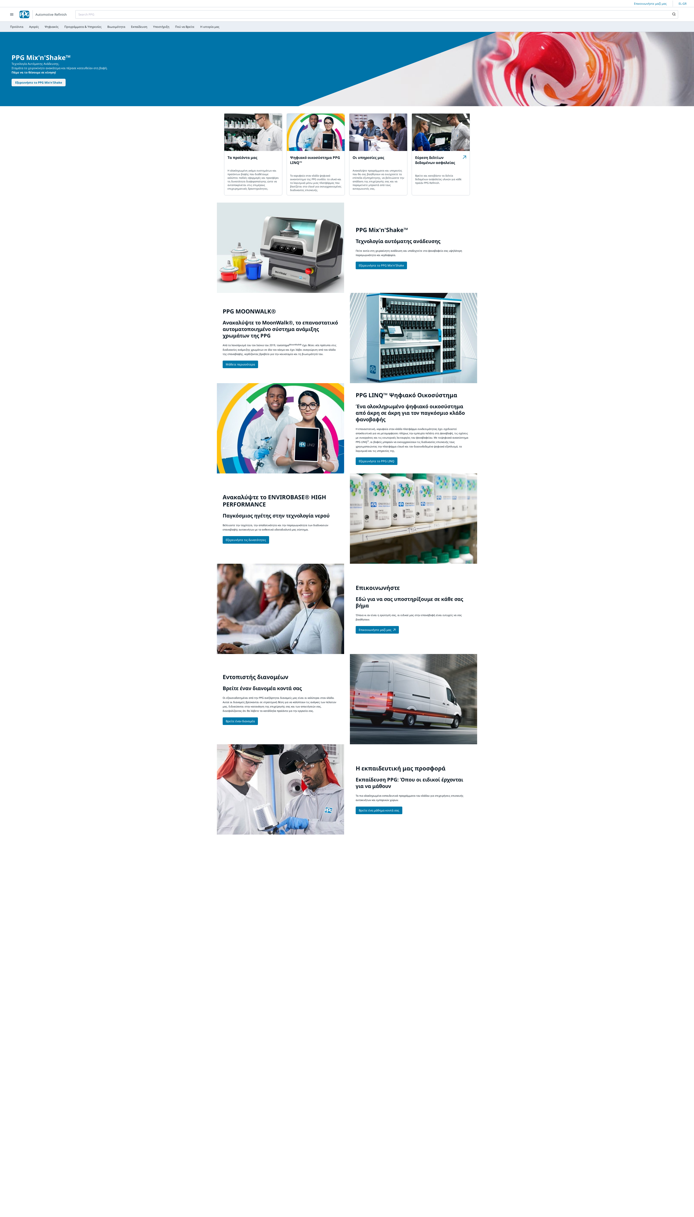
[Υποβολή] (673, 14)
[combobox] (376, 14)
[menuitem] (16, 26)
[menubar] (114, 26)
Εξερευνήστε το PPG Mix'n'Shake (38, 83)
